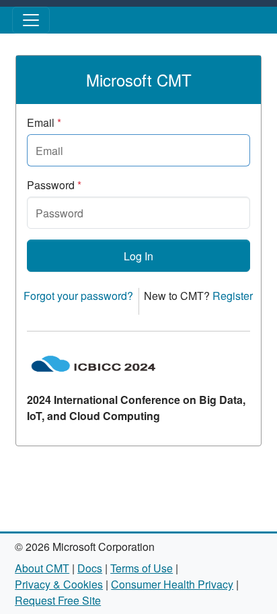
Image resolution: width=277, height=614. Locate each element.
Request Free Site (58, 600)
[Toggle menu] (31, 20)
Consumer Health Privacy (172, 584)
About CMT (42, 568)
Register (232, 295)
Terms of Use (141, 568)
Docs (89, 568)
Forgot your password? (78, 295)
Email (44, 122)
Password (54, 185)
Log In (138, 256)
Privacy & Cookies (59, 584)
